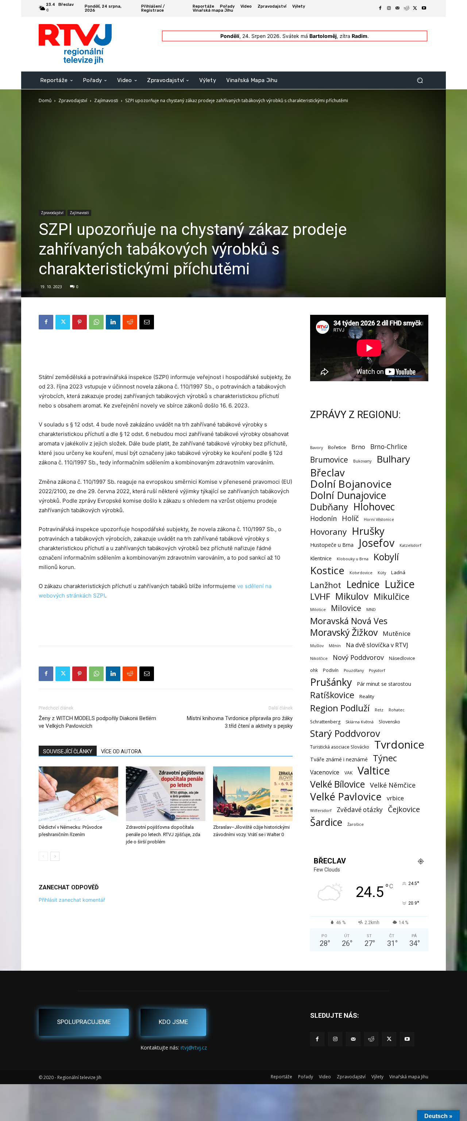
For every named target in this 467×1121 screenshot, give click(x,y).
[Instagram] (389, 8)
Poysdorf (377, 670)
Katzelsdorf (410, 545)
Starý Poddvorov (345, 733)
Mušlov (317, 645)
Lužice (400, 584)
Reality (366, 696)
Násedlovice (402, 658)
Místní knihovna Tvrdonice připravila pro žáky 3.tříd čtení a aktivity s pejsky (240, 722)
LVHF (320, 596)
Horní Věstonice (379, 519)
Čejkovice (404, 809)
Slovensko (389, 722)
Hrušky (368, 531)
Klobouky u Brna (352, 558)
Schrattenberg (325, 722)
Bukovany (362, 461)
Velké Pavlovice (346, 796)
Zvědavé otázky (360, 809)
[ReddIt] (130, 322)
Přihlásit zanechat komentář (72, 900)
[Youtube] (424, 8)
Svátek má (309, 36)
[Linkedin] (113, 322)
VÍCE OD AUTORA (121, 751)
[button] (419, 80)
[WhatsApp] (96, 322)
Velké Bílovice (337, 784)
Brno (358, 447)
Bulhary (393, 459)
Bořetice (337, 447)
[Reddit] (406, 8)
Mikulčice (391, 596)
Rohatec (397, 709)
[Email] (146, 322)
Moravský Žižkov (344, 632)
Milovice (346, 608)
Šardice (326, 822)
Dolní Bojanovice (350, 484)
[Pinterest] (79, 322)
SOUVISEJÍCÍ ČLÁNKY (67, 751)
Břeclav (327, 472)
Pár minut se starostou (384, 683)
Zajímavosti (106, 100)
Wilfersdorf (321, 810)
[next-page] (54, 856)
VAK (348, 773)
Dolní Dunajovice (348, 495)
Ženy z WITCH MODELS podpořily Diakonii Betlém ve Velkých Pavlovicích (97, 722)
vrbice (395, 798)
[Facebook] (380, 8)
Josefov (376, 543)
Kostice (327, 570)
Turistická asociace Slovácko (339, 747)
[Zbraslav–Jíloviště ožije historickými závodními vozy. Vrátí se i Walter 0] (253, 793)
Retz (379, 709)
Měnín (335, 645)
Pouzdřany (354, 670)
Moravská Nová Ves (348, 621)
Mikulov (351, 596)
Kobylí (386, 557)
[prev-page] (43, 856)
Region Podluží (340, 708)
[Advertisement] (165, 354)
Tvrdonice (399, 745)
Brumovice (329, 460)
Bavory (316, 447)
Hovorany (328, 532)
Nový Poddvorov (358, 657)
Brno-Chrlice (388, 447)
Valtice (374, 770)
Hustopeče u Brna (332, 544)
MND (371, 609)
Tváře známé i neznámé (339, 759)
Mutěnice (396, 633)
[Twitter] (415, 8)
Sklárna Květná (360, 721)
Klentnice (321, 558)
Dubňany (329, 507)
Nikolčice (319, 658)
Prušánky (331, 682)
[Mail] (397, 8)
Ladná (398, 572)
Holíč (350, 518)
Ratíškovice (332, 695)
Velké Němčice (393, 785)
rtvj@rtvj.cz (194, 1047)
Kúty (382, 572)
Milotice (318, 609)
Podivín (331, 670)
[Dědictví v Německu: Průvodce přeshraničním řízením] (78, 793)
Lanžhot (325, 585)
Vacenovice (324, 772)
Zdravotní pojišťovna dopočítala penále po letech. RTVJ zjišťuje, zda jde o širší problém (163, 834)
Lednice (362, 584)
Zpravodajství (72, 100)
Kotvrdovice (361, 572)
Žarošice (355, 824)
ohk (314, 670)
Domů (45, 100)
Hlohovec (374, 506)
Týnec (385, 758)
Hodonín (323, 518)
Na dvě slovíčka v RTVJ (377, 645)
